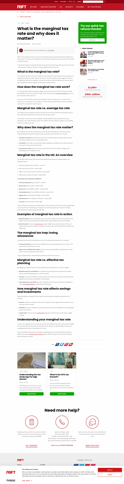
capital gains (40, 313)
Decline (110, 474)
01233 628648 (63, 1)
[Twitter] (62, 344)
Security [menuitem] (69, 7)
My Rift (70, 1)
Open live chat (92, 445)
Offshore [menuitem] (80, 7)
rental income (39, 224)
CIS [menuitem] (61, 7)
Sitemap (42, 464)
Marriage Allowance (29, 284)
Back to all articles (25, 16)
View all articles (91, 79)
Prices (19, 464)
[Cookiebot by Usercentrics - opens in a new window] (11, 480)
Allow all (109, 470)
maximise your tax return (36, 334)
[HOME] (17, 12)
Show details (26, 480)
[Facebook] (57, 344)
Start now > (92, 40)
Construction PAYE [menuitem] (48, 7)
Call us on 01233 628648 (62, 445)
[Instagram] (66, 344)
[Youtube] (71, 344)
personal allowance (62, 93)
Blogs (56, 1)
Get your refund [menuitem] (94, 7)
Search (79, 1)
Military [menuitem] (33, 7)
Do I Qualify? (31, 445)
